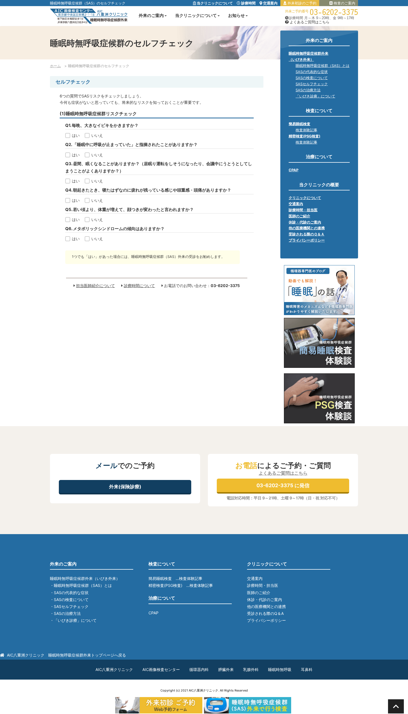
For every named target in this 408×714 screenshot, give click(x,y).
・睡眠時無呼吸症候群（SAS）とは (81, 585)
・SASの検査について (69, 599)
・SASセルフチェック (69, 606)
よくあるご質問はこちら (309, 22)
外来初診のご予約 (301, 3)
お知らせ (236, 15)
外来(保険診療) (125, 486)
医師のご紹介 (299, 216)
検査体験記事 (306, 130)
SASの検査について (312, 78)
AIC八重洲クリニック (114, 669)
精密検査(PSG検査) (304, 136)
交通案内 (270, 3)
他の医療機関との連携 (307, 228)
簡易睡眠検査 (299, 124)
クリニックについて (305, 198)
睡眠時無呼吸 (279, 669)
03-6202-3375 (334, 11)
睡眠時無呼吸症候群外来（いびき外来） (85, 578)
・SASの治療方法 (65, 613)
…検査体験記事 (189, 578)
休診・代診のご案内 (305, 222)
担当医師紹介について (95, 285)
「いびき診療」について (315, 96)
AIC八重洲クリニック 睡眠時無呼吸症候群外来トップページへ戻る (66, 655)
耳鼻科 (307, 669)
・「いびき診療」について (73, 620)
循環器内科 (199, 669)
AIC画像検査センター (161, 669)
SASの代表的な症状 (312, 72)
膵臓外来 (226, 669)
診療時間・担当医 (303, 210)
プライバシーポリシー (307, 240)
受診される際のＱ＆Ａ (306, 234)
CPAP (293, 170)
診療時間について (139, 285)
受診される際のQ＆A (265, 613)
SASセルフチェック (312, 84)
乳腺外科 (251, 669)
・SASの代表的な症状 (69, 592)
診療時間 (248, 3)
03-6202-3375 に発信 (282, 485)
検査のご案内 (344, 3)
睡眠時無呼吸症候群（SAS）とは (322, 66)
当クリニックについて (214, 3)
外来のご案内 (151, 15)
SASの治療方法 (308, 90)
